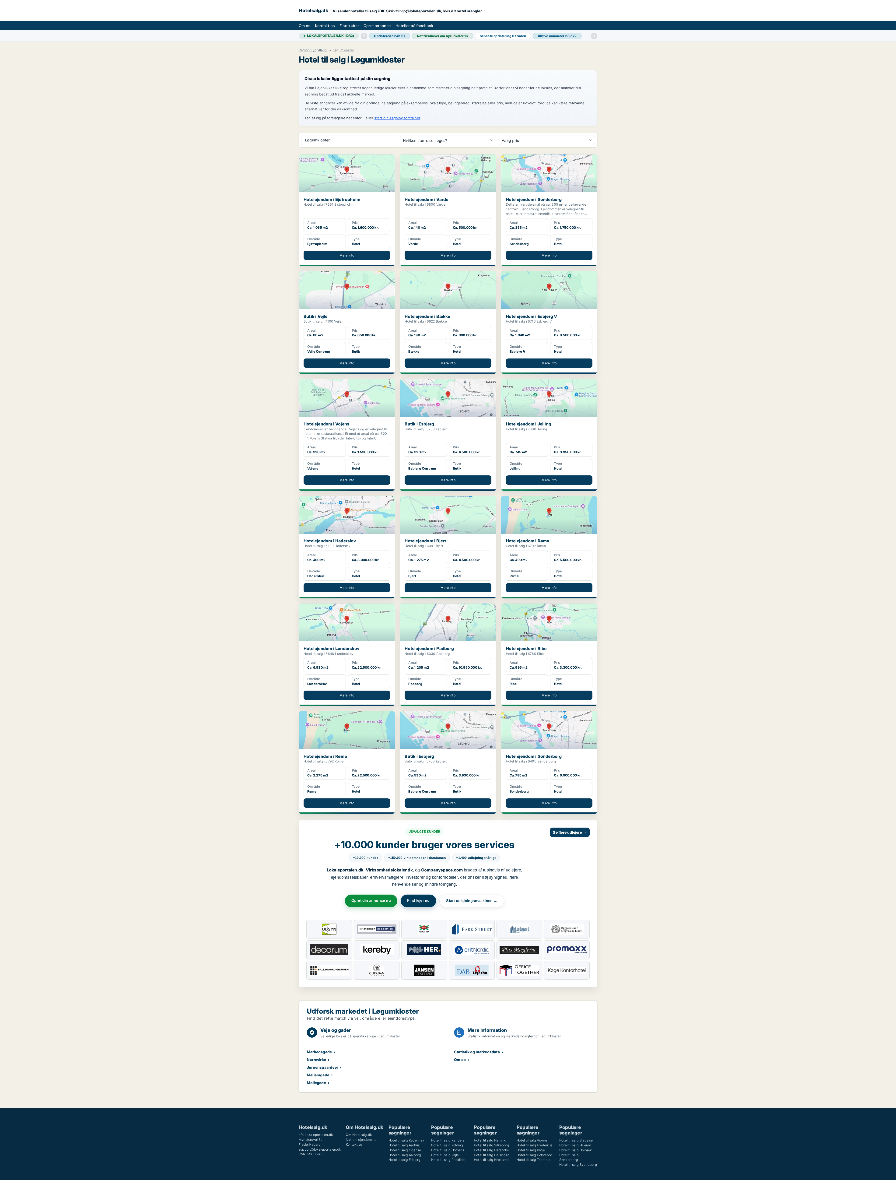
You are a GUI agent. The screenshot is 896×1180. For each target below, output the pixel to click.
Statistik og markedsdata (477, 1052)
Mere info (347, 255)
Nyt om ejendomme (361, 1139)
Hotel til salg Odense (404, 1150)
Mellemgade (318, 1075)
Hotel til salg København (407, 1140)
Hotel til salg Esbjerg (404, 1160)
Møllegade (316, 1082)
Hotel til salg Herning (490, 1140)
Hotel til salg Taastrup (534, 1160)
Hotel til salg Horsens (447, 1150)
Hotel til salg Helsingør (491, 1155)
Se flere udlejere (570, 832)
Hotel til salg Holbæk (575, 1150)
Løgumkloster (343, 50)
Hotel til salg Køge (531, 1150)
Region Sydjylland (313, 50)
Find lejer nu (418, 901)
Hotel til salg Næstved (491, 1160)
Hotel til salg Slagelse (576, 1140)
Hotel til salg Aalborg (404, 1155)
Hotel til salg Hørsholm (491, 1150)
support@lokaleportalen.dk (320, 1149)
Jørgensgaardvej (322, 1067)
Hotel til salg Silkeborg (491, 1145)
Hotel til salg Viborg (532, 1140)
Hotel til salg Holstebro (534, 1155)
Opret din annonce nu (371, 901)
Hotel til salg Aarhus (404, 1145)
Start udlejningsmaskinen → (471, 901)
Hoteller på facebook (415, 25)
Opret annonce (377, 25)
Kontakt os (325, 25)
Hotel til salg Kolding (447, 1145)
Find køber (349, 25)
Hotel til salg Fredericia (535, 1145)
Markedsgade (319, 1052)
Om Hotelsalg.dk (359, 1135)
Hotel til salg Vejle (445, 1155)
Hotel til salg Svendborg (578, 1164)
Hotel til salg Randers (447, 1140)
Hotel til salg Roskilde (448, 1160)
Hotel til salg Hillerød (575, 1145)
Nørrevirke (316, 1059)
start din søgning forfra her (397, 118)
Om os (304, 25)
